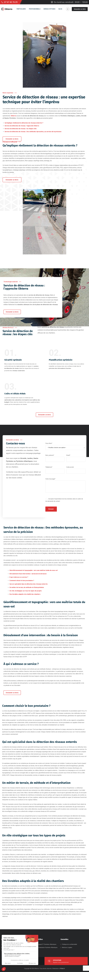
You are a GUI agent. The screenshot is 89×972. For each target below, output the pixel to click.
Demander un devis (80, 9)
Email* (68, 455)
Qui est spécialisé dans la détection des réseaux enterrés (28, 584)
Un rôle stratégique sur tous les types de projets (25, 591)
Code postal (70, 467)
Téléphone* (48, 467)
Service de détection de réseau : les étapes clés (21, 128)
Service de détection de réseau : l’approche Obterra (22, 126)
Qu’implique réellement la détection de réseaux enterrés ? (24, 123)
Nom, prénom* (49, 455)
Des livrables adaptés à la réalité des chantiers (24, 594)
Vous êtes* (48, 443)
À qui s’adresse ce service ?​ (18, 577)
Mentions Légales (67, 947)
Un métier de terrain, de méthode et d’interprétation (26, 587)
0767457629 (57, 960)
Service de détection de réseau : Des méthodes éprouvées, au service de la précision (33, 131)
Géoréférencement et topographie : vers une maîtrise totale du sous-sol (33, 570)
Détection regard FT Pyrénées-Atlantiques (44, 944)
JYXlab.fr (62, 968)
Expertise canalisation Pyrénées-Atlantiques (44, 947)
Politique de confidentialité (69, 944)
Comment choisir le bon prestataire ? (21, 580)
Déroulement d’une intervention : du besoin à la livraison (27, 574)
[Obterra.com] (6, 9)
